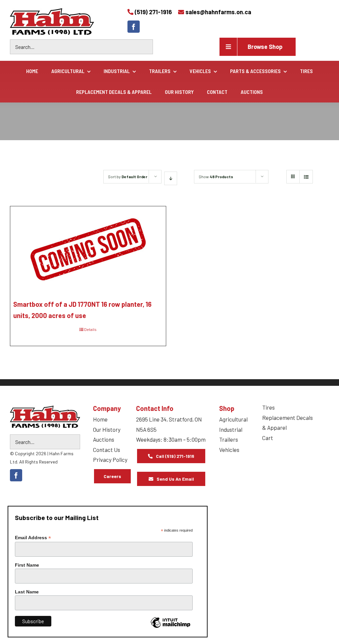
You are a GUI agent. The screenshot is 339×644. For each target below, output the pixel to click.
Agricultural (233, 419)
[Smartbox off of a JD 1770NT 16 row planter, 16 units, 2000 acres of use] (88, 249)
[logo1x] (45, 417)
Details (90, 329)
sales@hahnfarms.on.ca (218, 12)
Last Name (27, 591)
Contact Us (106, 449)
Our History (107, 429)
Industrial (230, 429)
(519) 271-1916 (153, 12)
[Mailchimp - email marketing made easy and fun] (170, 627)
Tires (268, 407)
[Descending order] (170, 178)
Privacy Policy (110, 459)
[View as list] (306, 176)
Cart (267, 437)
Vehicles (229, 449)
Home (100, 419)
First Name (27, 565)
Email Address (33, 538)
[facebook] (133, 26)
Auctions (103, 439)
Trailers (228, 439)
